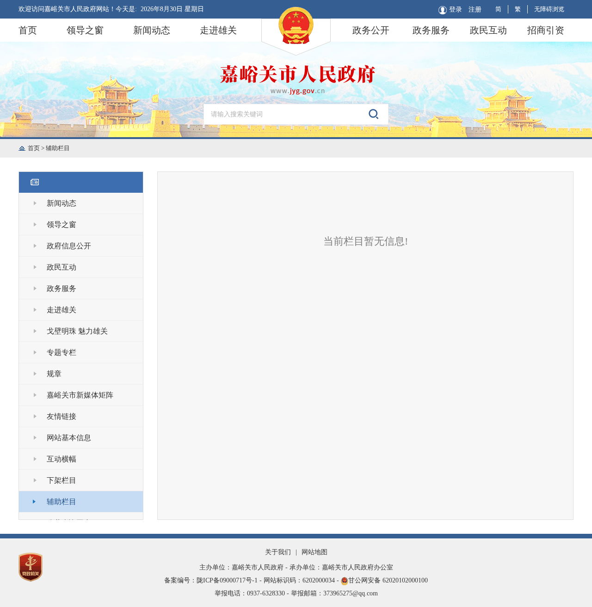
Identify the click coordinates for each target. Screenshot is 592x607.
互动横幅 (61, 459)
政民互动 (488, 30)
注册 (475, 9)
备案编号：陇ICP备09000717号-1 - (214, 580)
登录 (455, 9)
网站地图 (314, 552)
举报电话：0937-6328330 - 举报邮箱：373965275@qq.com (296, 593)
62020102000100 (405, 580)
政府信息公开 (69, 246)
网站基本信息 (69, 438)
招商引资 (545, 30)
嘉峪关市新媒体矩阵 (80, 395)
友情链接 (61, 416)
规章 (54, 374)
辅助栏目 (58, 148)
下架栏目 (61, 480)
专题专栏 (61, 352)
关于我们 (278, 552)
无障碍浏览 (549, 9)
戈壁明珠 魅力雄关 (77, 331)
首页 (27, 30)
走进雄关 (218, 30)
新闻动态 (151, 30)
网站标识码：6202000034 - (302, 580)
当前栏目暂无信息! (365, 241)
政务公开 (370, 30)
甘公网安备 (296, 580)
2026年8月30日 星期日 (172, 9)
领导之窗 (85, 30)
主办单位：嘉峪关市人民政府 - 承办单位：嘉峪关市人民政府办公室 (296, 567)
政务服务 (431, 30)
